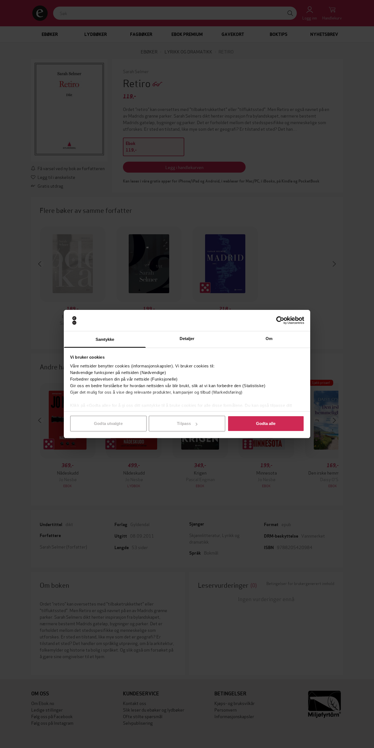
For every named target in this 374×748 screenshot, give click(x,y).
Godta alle (266, 423)
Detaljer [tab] (187, 338)
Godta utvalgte (108, 423)
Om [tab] (269, 338)
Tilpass (184, 423)
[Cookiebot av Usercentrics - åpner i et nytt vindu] (280, 320)
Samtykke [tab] (105, 339)
